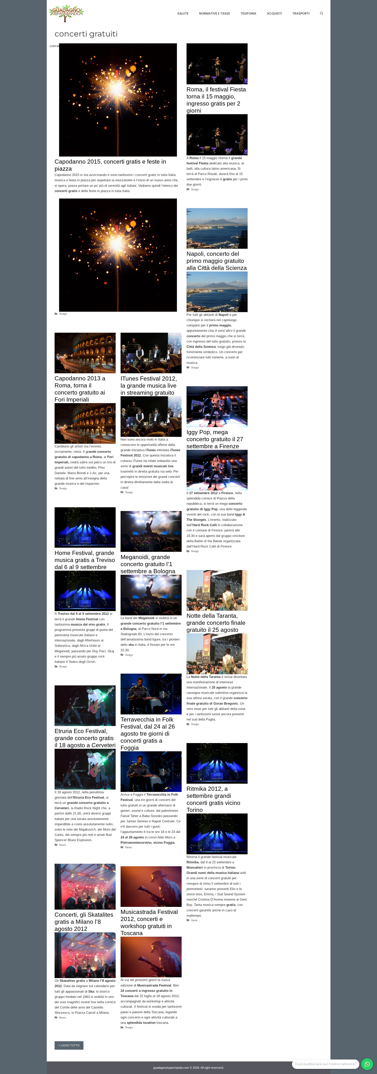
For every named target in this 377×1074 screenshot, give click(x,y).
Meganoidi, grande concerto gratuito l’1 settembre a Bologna (148, 564)
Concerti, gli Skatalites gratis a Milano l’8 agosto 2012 (84, 921)
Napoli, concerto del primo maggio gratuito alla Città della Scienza (217, 261)
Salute (182, 13)
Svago (63, 313)
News (128, 847)
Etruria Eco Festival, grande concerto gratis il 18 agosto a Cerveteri (85, 738)
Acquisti (274, 13)
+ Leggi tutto (69, 1045)
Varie (194, 920)
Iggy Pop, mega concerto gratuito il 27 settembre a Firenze (215, 439)
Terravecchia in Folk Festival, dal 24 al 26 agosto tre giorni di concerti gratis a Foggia (148, 733)
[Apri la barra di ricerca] (322, 13)
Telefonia (248, 13)
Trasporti (300, 13)
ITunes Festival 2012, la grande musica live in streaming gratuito (149, 385)
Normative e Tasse (214, 13)
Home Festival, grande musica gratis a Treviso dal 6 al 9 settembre (85, 560)
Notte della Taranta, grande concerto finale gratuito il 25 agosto (216, 622)
